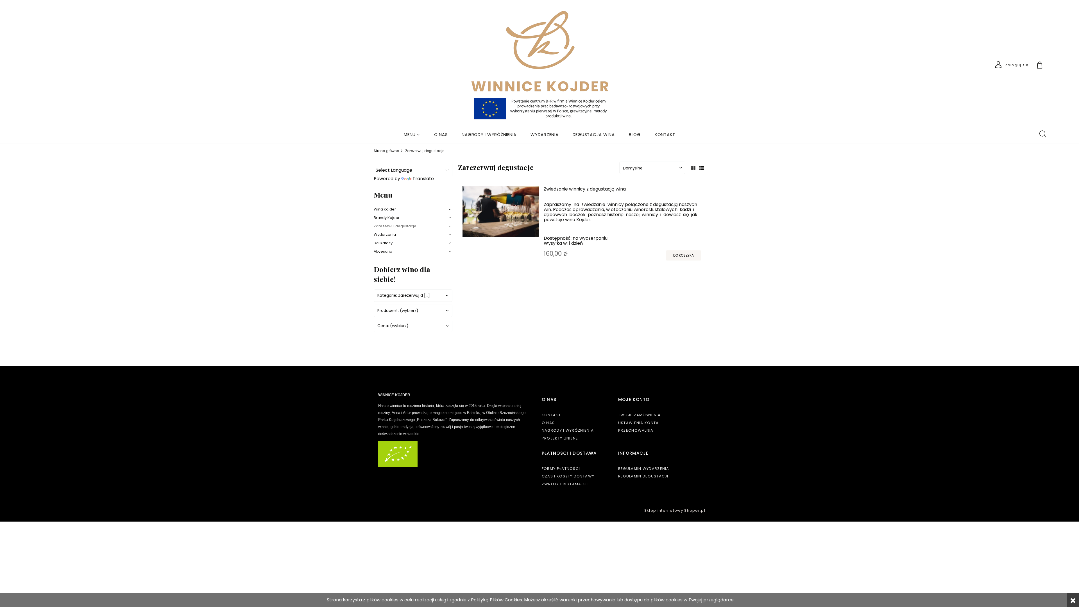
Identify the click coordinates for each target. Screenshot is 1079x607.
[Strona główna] (539, 66)
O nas (548, 422)
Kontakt (551, 415)
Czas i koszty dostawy (568, 476)
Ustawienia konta (638, 422)
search (1042, 133)
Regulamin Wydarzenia (643, 468)
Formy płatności (561, 468)
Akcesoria (383, 251)
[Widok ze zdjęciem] (693, 168)
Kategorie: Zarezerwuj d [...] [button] (403, 295)
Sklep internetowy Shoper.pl (674, 510)
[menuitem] (412, 134)
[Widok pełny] (701, 168)
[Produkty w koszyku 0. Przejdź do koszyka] (1046, 65)
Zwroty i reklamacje (565, 484)
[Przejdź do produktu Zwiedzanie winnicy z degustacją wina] (501, 211)
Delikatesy (383, 243)
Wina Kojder (385, 209)
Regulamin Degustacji (643, 476)
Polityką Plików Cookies (496, 600)
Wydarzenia (385, 234)
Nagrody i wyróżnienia (568, 430)
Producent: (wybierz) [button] (397, 310)
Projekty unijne (560, 438)
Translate (423, 178)
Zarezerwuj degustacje (395, 226)
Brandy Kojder (387, 217)
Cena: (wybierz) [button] (393, 325)
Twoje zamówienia (639, 415)
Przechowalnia (636, 430)
